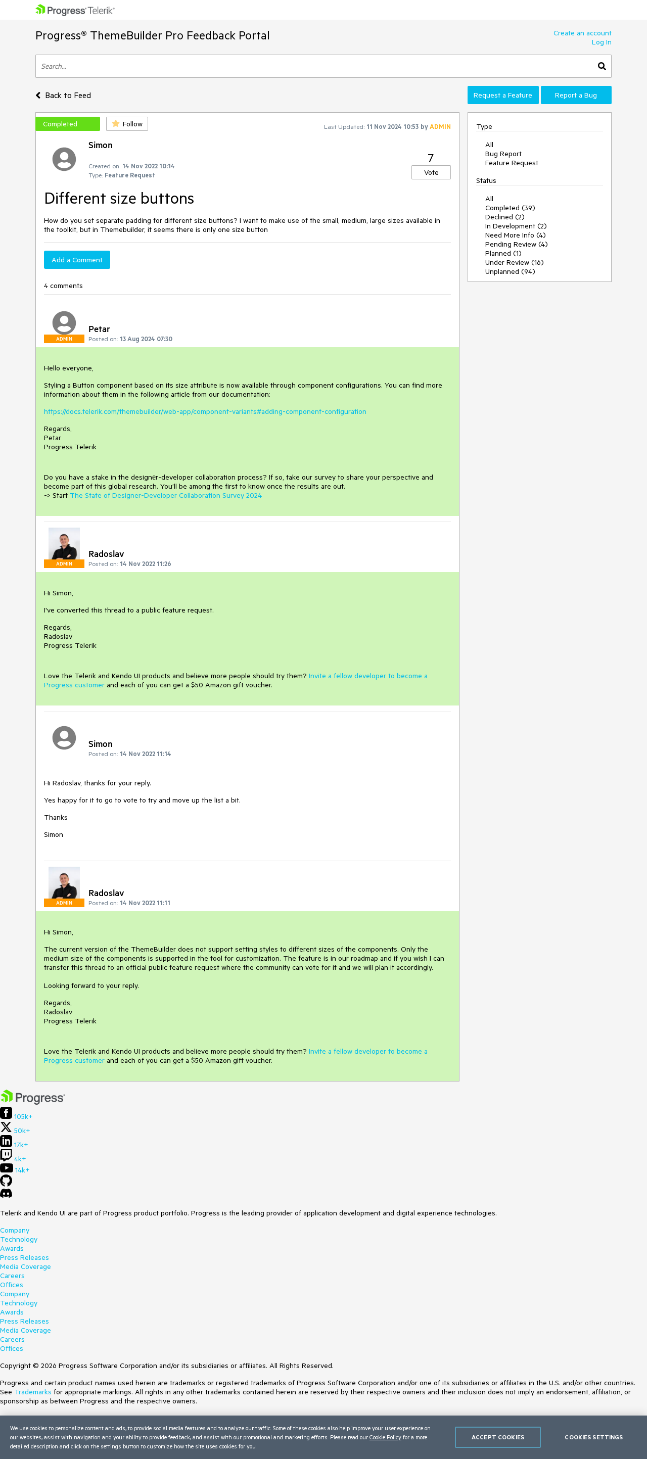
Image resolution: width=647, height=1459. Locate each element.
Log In (602, 41)
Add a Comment (77, 259)
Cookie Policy (385, 1437)
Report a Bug (576, 95)
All (489, 144)
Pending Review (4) (516, 244)
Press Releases (24, 1257)
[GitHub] (6, 1184)
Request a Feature (503, 95)
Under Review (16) (514, 262)
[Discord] (6, 1195)
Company (14, 1230)
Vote (431, 172)
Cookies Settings (594, 1437)
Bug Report (503, 153)
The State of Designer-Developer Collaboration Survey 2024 (166, 495)
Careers (12, 1275)
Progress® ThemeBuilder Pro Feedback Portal (152, 35)
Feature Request (511, 162)
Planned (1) (503, 253)
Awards (12, 1248)
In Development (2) (516, 225)
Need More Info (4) (515, 235)
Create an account (582, 32)
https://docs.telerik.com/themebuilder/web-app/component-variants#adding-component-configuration (205, 411)
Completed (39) (510, 207)
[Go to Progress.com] (33, 1102)
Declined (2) (505, 216)
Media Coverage (25, 1266)
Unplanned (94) (510, 271)
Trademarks (33, 1391)
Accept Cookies (498, 1437)
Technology (18, 1239)
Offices (11, 1284)
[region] (323, 1437)
